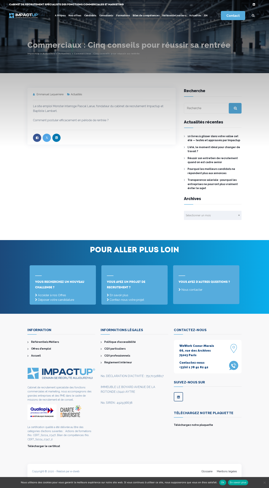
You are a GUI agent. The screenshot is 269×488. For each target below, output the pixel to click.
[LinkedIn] (254, 4)
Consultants (106, 15)
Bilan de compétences (146, 15)
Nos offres (74, 15)
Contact (233, 16)
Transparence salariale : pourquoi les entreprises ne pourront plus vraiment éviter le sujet (213, 184)
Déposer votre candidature (56, 300)
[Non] (264, 482)
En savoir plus (119, 295)
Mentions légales (227, 471)
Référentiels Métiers (45, 341)
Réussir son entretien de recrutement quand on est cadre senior (213, 160)
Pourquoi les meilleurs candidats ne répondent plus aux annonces (211, 170)
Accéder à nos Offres (52, 295)
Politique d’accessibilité (120, 341)
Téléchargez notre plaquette (193, 424)
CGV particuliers (115, 348)
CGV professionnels (117, 355)
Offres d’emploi (41, 348)
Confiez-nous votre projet (127, 300)
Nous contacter (191, 289)
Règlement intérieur (118, 362)
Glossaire (206, 471)
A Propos (60, 15)
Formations (123, 15)
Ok (222, 482)
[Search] (253, 15)
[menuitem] (206, 15)
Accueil (36, 355)
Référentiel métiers (174, 15)
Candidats (90, 15)
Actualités (195, 15)
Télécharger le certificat (43, 446)
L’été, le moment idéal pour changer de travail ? (214, 149)
